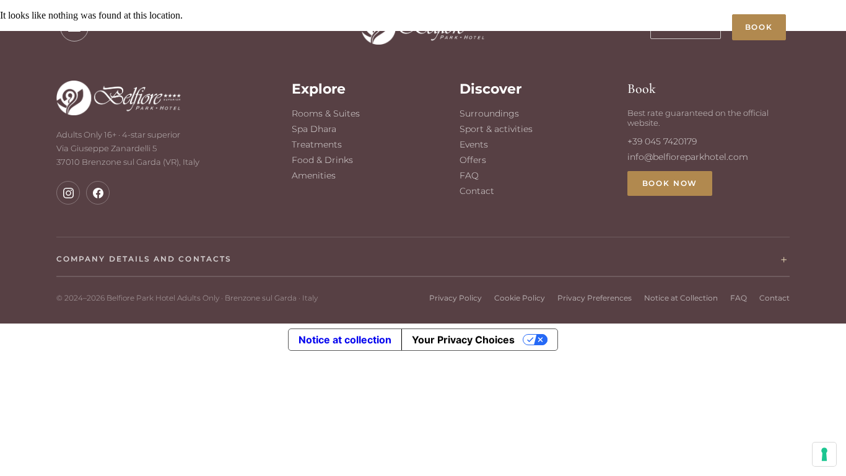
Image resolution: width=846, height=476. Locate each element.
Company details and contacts (144, 259)
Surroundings (489, 113)
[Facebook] (98, 193)
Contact (477, 191)
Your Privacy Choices (463, 339)
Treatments (317, 144)
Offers (473, 160)
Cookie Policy (519, 297)
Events (474, 144)
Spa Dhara (314, 129)
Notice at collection (345, 339)
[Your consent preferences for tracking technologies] (824, 454)
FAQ (469, 175)
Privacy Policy (455, 297)
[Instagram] (68, 193)
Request (685, 27)
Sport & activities (496, 129)
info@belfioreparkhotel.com (687, 157)
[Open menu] (74, 27)
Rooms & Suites (326, 113)
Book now (670, 183)
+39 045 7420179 (130, 27)
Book (759, 27)
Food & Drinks (322, 160)
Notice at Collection (681, 297)
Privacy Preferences (594, 297)
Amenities (314, 175)
